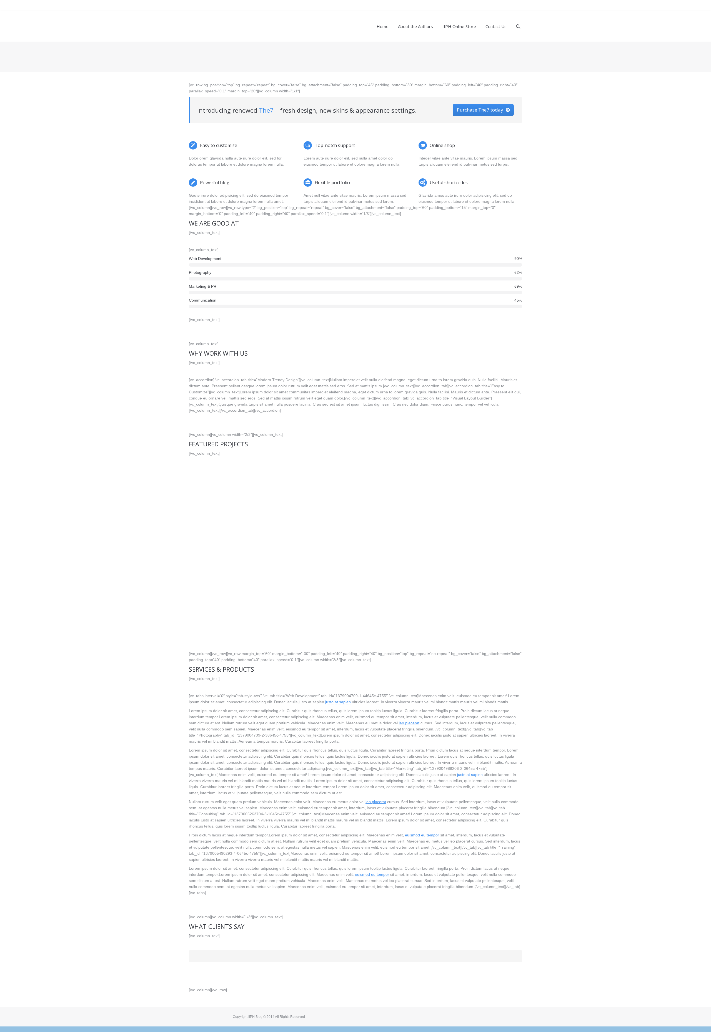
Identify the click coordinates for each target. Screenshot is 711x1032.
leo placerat (409, 723)
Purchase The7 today (480, 110)
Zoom (231, 514)
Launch (243, 514)
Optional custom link (493, 514)
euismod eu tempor (422, 835)
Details (218, 514)
